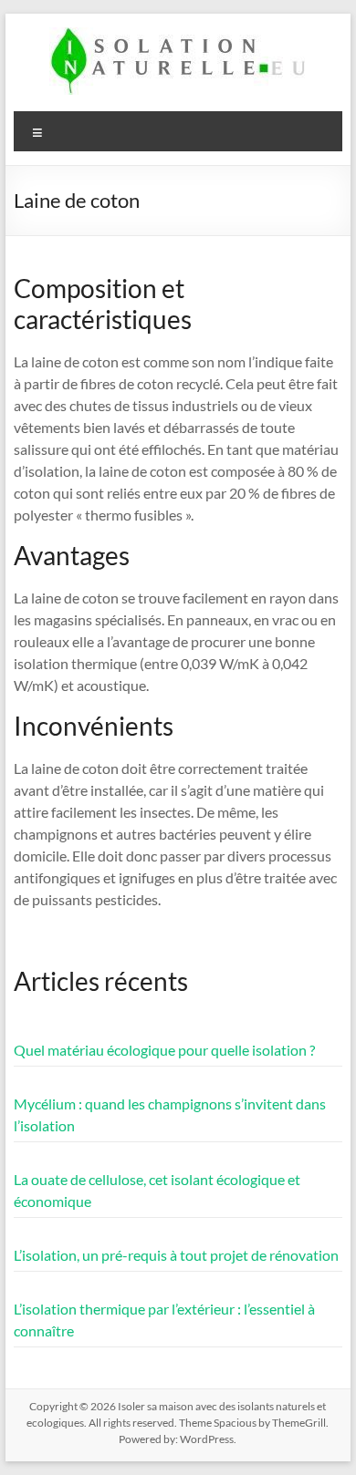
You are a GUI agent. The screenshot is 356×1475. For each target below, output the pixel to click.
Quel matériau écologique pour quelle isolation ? (164, 1049)
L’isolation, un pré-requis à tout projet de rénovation (176, 1255)
